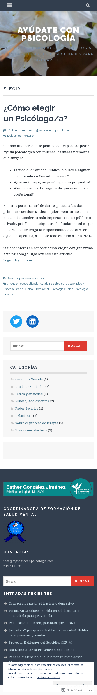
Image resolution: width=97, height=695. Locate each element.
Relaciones (23, 415)
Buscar (70, 283)
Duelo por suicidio (29, 387)
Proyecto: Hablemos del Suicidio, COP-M (40, 642)
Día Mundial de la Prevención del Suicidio (42, 650)
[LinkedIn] (32, 321)
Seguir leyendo (17, 260)
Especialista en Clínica (18, 289)
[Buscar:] (37, 346)
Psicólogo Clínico (62, 289)
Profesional (41, 289)
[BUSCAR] (88, 5)
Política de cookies (48, 677)
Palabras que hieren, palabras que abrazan (43, 623)
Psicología (81, 289)
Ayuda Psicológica (52, 283)
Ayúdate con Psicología (48, 34)
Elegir (80, 283)
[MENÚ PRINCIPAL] (9, 5)
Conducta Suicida (29, 379)
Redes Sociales (26, 408)
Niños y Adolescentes (32, 401)
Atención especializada (22, 283)
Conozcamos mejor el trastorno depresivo (41, 603)
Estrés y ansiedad (29, 394)
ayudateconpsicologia (54, 130)
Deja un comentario (20, 135)
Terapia (8, 294)
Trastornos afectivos (31, 430)
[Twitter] (16, 321)
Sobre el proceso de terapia (25, 278)
